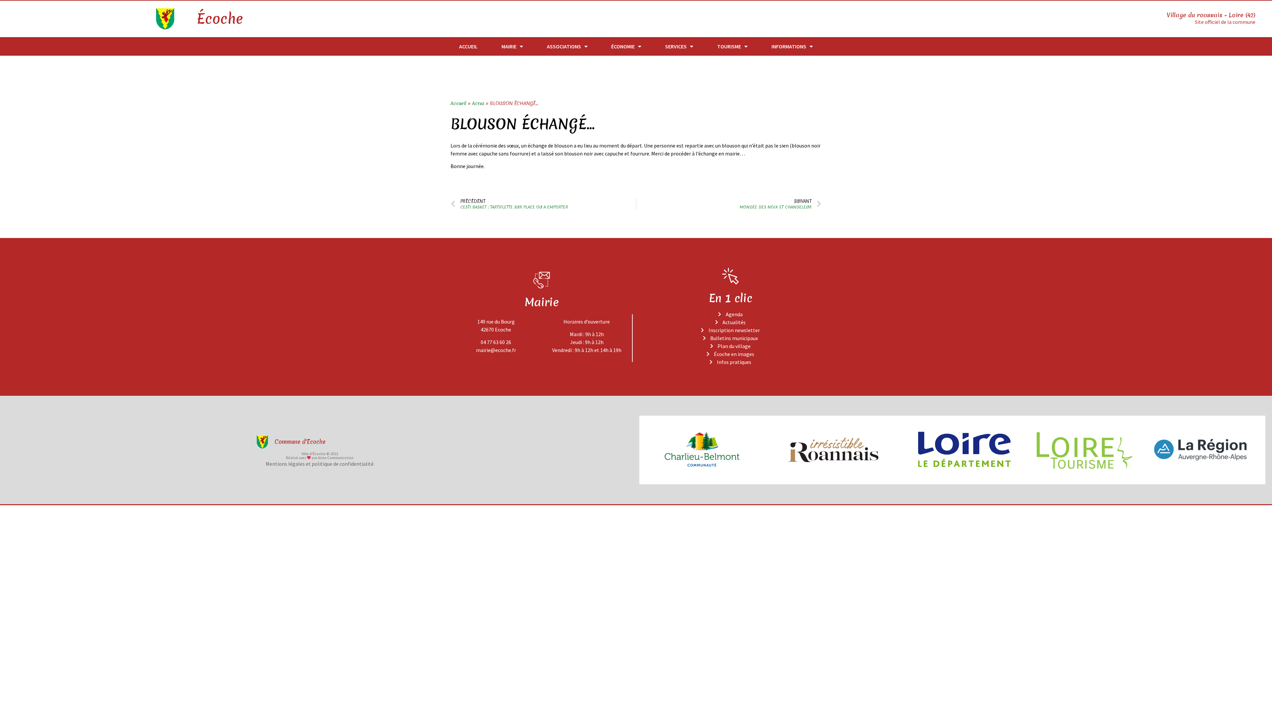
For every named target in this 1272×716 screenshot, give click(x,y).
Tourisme (729, 46)
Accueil (468, 46)
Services (676, 46)
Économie (623, 46)
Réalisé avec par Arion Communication (319, 457)
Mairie (509, 46)
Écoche (219, 19)
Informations (788, 46)
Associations (564, 46)
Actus (478, 103)
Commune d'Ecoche (300, 442)
